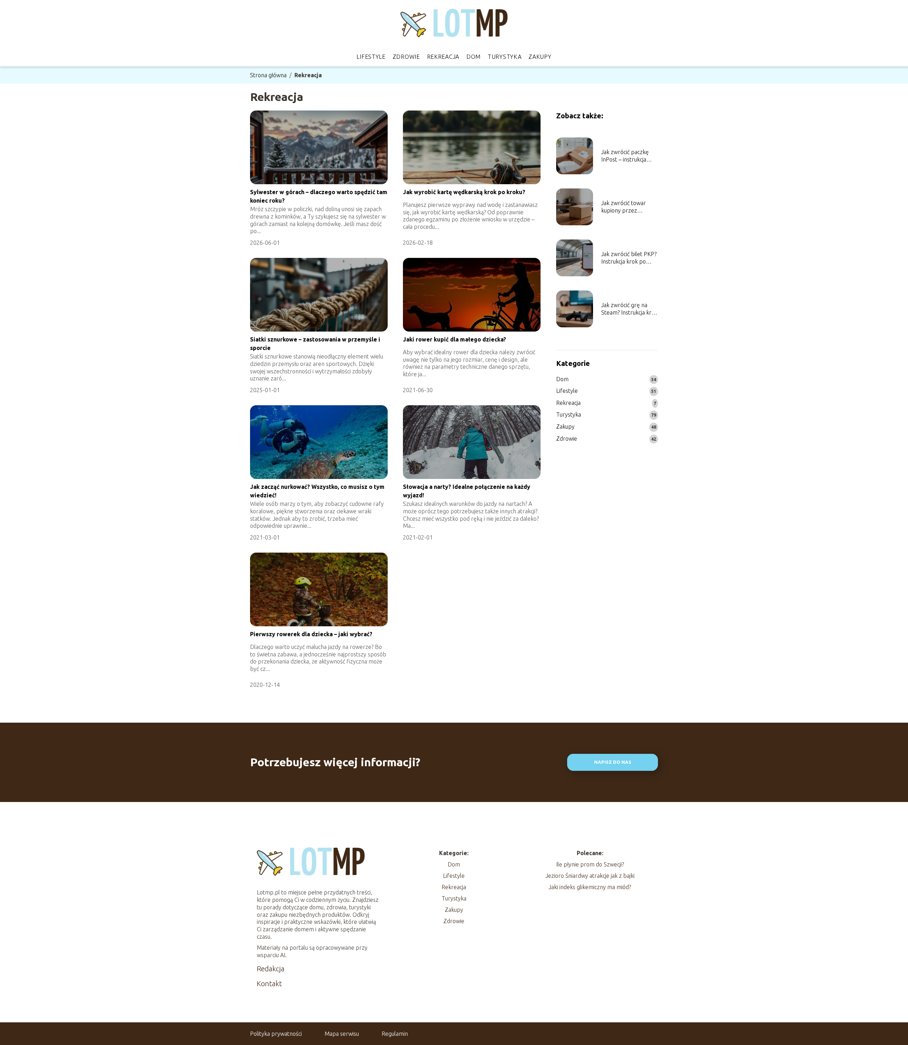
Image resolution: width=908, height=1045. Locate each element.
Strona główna (268, 75)
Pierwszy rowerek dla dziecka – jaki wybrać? (311, 634)
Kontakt (269, 983)
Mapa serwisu (342, 1033)
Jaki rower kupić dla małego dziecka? (454, 339)
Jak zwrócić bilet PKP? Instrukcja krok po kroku (629, 258)
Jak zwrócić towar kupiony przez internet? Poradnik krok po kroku (624, 207)
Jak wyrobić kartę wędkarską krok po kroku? (464, 192)
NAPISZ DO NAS (612, 762)
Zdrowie (406, 56)
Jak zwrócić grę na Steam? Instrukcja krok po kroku (629, 309)
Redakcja (270, 969)
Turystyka (504, 56)
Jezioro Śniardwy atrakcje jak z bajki (590, 875)
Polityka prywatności (276, 1033)
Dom (473, 56)
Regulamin (395, 1033)
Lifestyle (370, 56)
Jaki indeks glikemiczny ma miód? (590, 887)
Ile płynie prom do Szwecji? (590, 864)
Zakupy (539, 56)
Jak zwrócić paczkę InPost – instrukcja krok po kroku (625, 156)
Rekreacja (443, 56)
